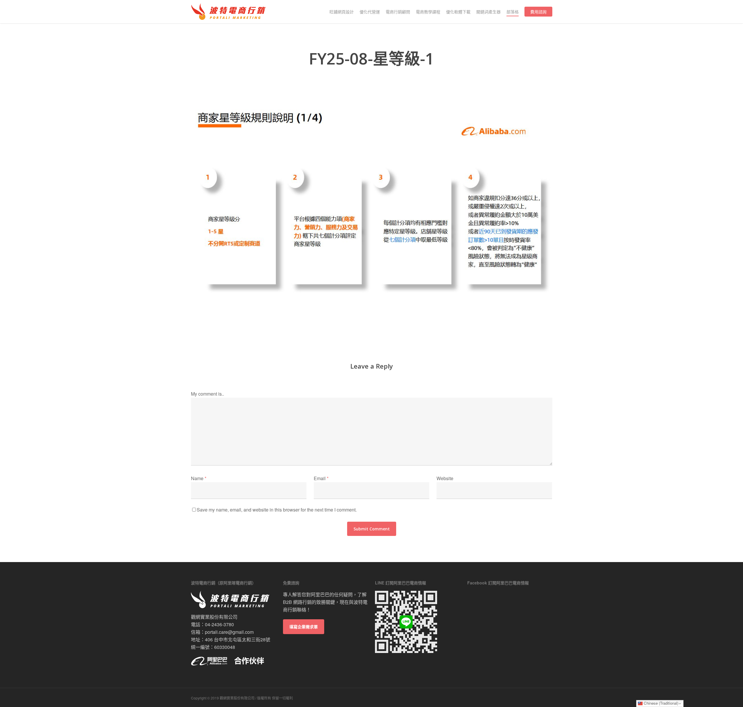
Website (445, 478)
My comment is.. (207, 393)
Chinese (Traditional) (660, 703)
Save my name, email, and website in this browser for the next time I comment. (277, 509)
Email (321, 478)
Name (198, 478)
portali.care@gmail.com (229, 632)
